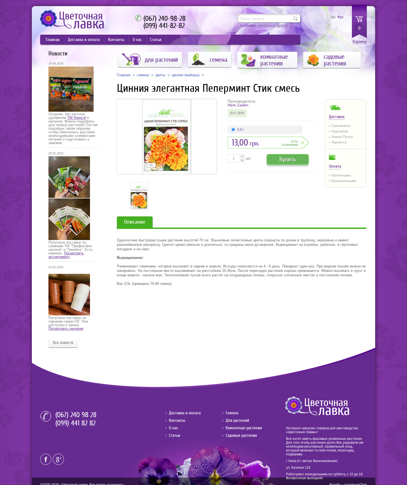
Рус (341, 17)
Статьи (155, 39)
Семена (232, 412)
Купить (287, 159)
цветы (160, 75)
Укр (333, 17)
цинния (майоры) (185, 75)
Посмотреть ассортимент (66, 255)
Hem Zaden (238, 105)
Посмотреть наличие (65, 328)
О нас (137, 39)
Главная (53, 39)
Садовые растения (241, 435)
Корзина (359, 41)
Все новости (63, 342)
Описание (134, 222)
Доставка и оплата (84, 39)
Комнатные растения (244, 427)
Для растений (237, 420)
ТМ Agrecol (76, 118)
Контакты (116, 39)
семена (143, 75)
